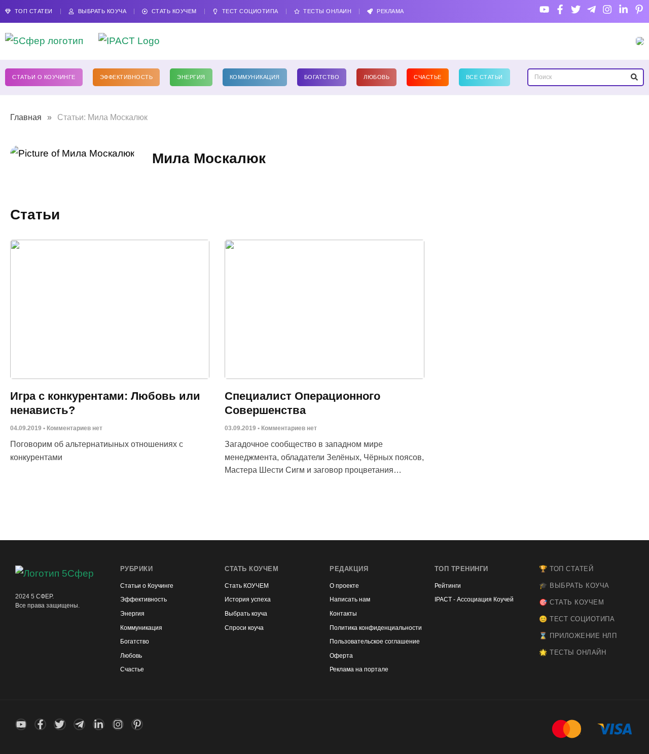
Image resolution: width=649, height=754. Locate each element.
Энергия (191, 77)
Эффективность (126, 77)
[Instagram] (607, 9)
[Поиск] (634, 77)
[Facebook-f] (560, 9)
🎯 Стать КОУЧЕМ (571, 602)
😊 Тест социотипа (577, 619)
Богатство (322, 77)
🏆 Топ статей (566, 569)
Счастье (428, 77)
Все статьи (484, 77)
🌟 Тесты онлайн (572, 652)
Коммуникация (255, 77)
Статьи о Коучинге (44, 77)
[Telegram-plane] (591, 9)
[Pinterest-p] (639, 9)
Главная (26, 117)
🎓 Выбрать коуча (574, 585)
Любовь (376, 77)
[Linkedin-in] (623, 9)
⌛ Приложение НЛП (578, 635)
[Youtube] (544, 9)
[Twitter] (576, 9)
